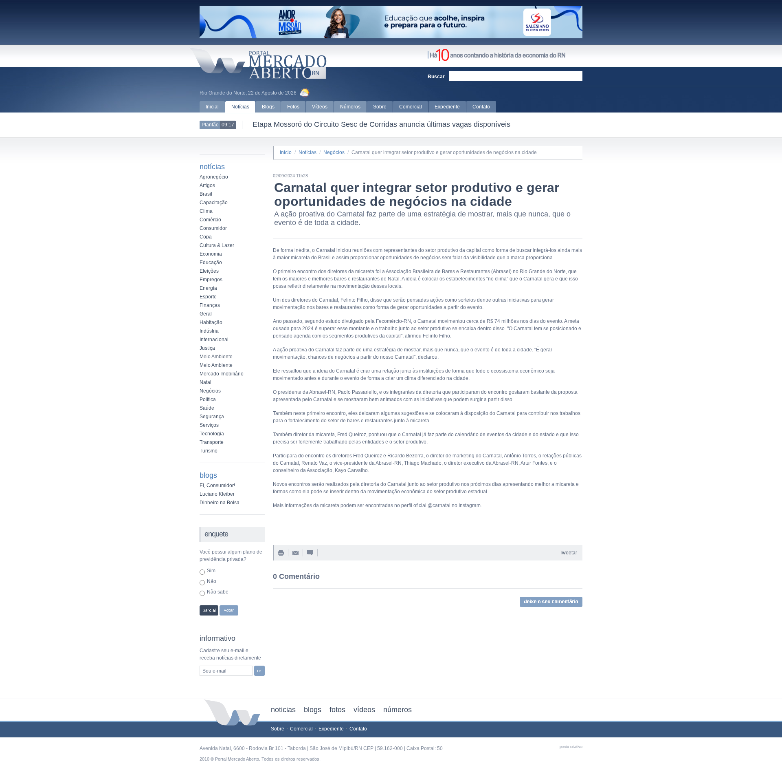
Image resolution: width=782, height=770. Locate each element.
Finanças (210, 305)
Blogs (268, 107)
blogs (312, 709)
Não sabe (217, 592)
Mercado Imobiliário (222, 374)
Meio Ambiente (216, 357)
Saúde (207, 408)
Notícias (240, 107)
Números (350, 107)
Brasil (206, 194)
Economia (211, 254)
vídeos (364, 709)
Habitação (211, 322)
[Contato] (295, 553)
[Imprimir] (281, 554)
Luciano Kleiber (217, 494)
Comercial (410, 107)
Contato (481, 107)
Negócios (210, 391)
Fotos (293, 107)
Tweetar (568, 553)
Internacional (214, 339)
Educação (211, 262)
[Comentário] (310, 554)
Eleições (209, 271)
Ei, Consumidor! (217, 485)
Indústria (209, 331)
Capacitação (214, 202)
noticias (283, 709)
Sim (211, 571)
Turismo (208, 451)
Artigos (207, 185)
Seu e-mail (214, 671)
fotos (337, 709)
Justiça (207, 348)
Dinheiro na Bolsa (219, 502)
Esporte (208, 297)
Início (286, 152)
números (397, 709)
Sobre (380, 107)
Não (211, 581)
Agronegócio (214, 177)
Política (208, 399)
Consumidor (213, 228)
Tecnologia (212, 434)
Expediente (447, 107)
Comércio (210, 220)
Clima (206, 211)
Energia (208, 288)
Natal (205, 382)
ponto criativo (571, 747)
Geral (206, 314)
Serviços (209, 425)
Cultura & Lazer (217, 245)
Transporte (212, 442)
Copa (206, 237)
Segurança (212, 416)
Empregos (211, 279)
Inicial (212, 107)
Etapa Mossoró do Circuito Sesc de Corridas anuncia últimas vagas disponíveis (377, 124)
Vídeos (319, 107)
